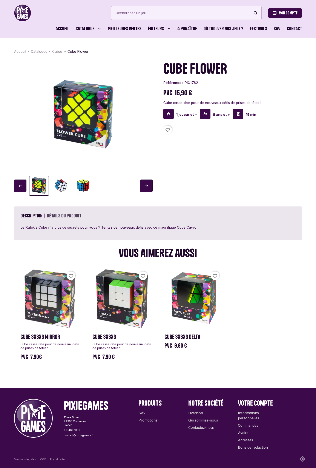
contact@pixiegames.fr (79, 435)
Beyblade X (180, 47)
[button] (39, 186)
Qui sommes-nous (203, 420)
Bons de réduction (253, 447)
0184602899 (72, 430)
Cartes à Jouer (79, 47)
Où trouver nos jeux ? (223, 29)
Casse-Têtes (115, 47)
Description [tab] (31, 216)
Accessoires (27, 47)
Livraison (195, 413)
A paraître (187, 29)
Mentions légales (25, 459)
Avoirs (243, 433)
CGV (43, 459)
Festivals (258, 29)
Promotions (147, 420)
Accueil (62, 29)
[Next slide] (146, 186)
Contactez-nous (201, 427)
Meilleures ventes (124, 29)
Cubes (140, 47)
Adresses (245, 440)
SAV (277, 29)
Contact (294, 29)
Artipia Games (95, 47)
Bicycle (212, 47)
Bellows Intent (140, 47)
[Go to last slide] (20, 186)
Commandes (248, 425)
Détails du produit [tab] (64, 216)
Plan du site (57, 459)
